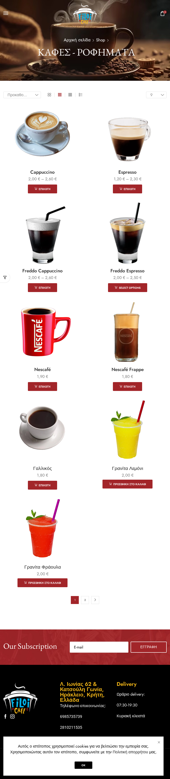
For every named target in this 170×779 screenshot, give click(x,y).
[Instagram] (12, 716)
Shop (100, 40)
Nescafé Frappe (128, 369)
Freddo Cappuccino (42, 270)
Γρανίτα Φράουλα (42, 567)
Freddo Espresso (127, 270)
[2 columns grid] (49, 95)
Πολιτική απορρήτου (130, 752)
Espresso (127, 172)
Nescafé (42, 369)
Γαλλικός (42, 468)
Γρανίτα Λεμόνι (127, 468)
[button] (5, 13)
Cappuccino (42, 172)
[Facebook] (5, 716)
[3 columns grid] (60, 95)
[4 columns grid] (70, 95)
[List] (81, 95)
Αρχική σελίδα (77, 40)
